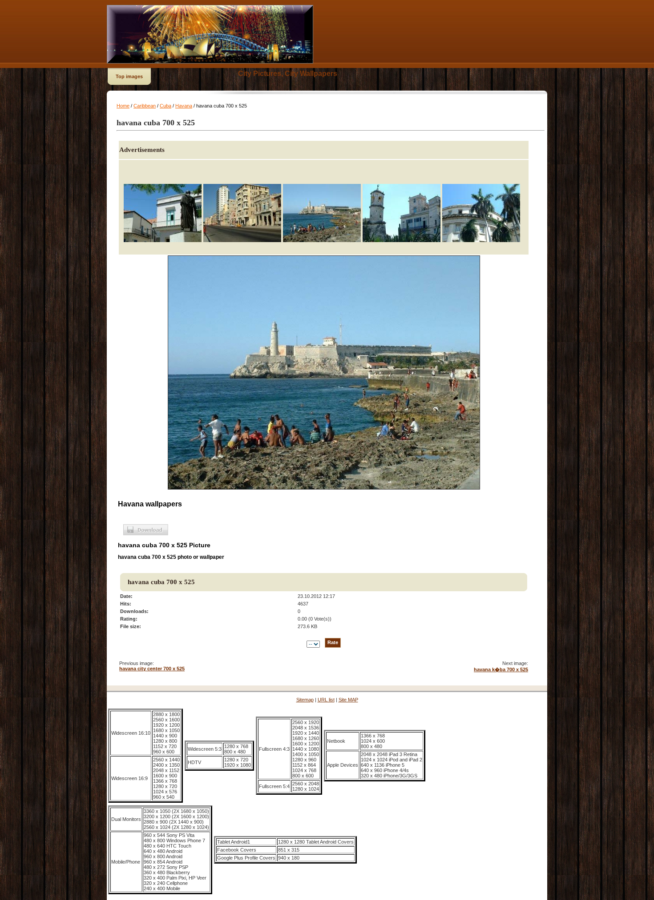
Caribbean (144, 105)
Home (123, 105)
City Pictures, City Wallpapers (287, 73)
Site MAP (348, 699)
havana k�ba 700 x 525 (501, 669)
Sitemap (305, 699)
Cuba (165, 105)
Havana (183, 105)
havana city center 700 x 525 (152, 668)
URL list (326, 699)
